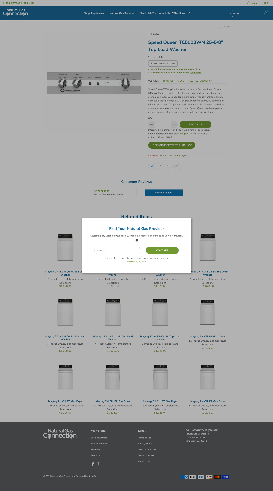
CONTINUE (162, 250)
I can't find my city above (136, 262)
